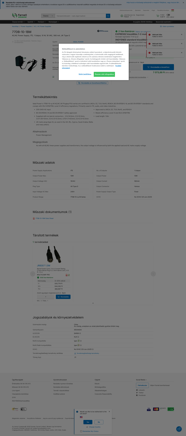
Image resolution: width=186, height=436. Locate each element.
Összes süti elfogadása (104, 74)
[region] (94, 62)
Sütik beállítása (85, 74)
